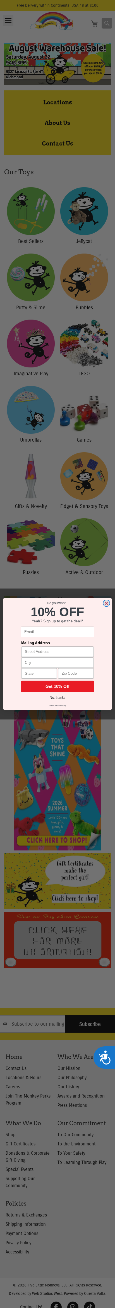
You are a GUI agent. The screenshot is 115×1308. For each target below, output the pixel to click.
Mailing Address (35, 643)
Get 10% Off (57, 686)
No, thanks (58, 697)
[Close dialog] (106, 603)
